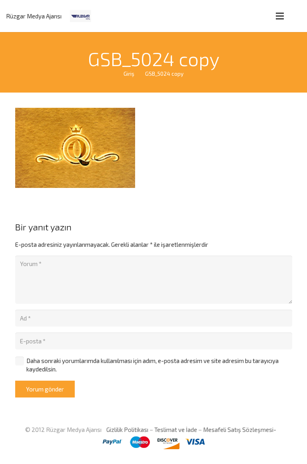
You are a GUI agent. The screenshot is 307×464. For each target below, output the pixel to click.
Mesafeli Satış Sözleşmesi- (239, 429)
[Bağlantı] (80, 16)
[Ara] (297, 16)
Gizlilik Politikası (126, 429)
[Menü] (280, 16)
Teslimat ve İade (175, 429)
